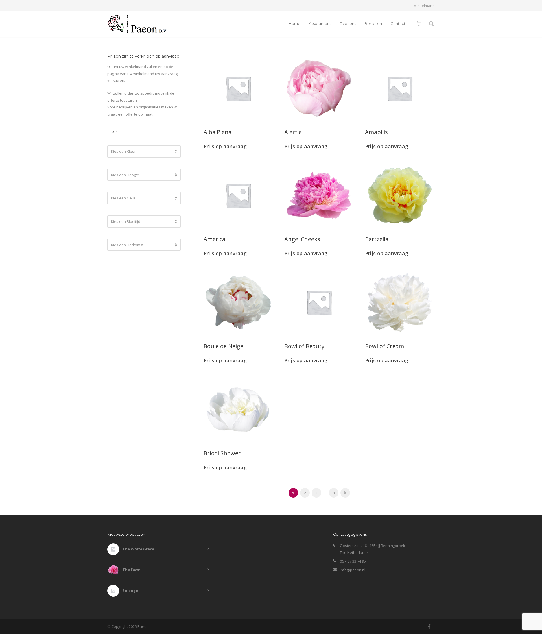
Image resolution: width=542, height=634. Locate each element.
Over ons (347, 23)
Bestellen (373, 23)
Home (294, 23)
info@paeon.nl (352, 569)
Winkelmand (424, 6)
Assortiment (320, 23)
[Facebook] (429, 626)
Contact (397, 23)
